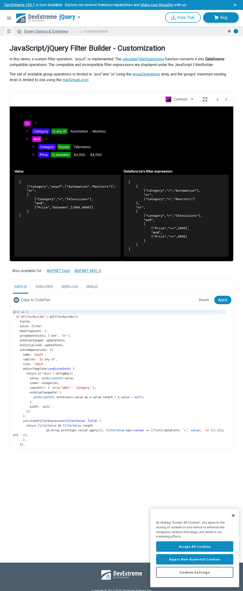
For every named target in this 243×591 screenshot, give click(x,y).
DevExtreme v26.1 (19, 5)
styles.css (69, 286)
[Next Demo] (226, 99)
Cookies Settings (195, 572)
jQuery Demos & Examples (46, 31)
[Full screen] (205, 99)
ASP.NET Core (58, 271)
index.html (44, 286)
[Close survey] (235, 5)
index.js (20, 286)
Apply (223, 300)
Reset (204, 300)
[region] (194, 547)
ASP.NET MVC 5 (88, 271)
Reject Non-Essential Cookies (194, 559)
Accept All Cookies (195, 546)
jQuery (67, 16)
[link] (33, 300)
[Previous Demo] (217, 99)
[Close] (233, 515)
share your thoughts (156, 5)
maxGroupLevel (75, 80)
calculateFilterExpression (143, 59)
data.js (92, 286)
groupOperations (146, 74)
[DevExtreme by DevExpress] (36, 18)
